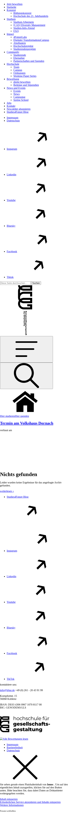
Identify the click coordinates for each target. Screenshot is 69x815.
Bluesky (11, 225)
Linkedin (11, 174)
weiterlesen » (7, 491)
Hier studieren (7, 416)
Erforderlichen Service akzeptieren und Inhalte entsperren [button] (30, 802)
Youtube (11, 200)
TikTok (10, 679)
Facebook (12, 251)
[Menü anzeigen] (26, 349)
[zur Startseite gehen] (25, 308)
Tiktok (10, 277)
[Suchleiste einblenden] (26, 376)
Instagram (12, 148)
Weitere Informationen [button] (12, 805)
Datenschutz (13, 120)
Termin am (26, 423)
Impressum (12, 117)
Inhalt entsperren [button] (9, 799)
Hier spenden (22, 416)
